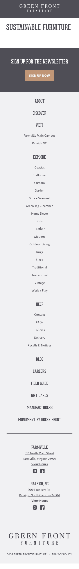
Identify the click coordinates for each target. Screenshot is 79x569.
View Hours (39, 463)
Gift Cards (39, 395)
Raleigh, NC (39, 484)
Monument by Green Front (39, 419)
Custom (39, 182)
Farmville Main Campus (39, 135)
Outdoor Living (39, 243)
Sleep (39, 259)
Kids (40, 220)
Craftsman (39, 174)
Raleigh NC (39, 142)
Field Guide (39, 383)
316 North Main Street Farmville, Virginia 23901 (39, 455)
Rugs (39, 251)
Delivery (39, 337)
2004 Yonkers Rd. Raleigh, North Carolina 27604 (39, 492)
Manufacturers (39, 407)
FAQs (39, 321)
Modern (39, 236)
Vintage (39, 282)
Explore (39, 157)
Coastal (39, 167)
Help (39, 304)
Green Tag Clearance (39, 205)
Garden (39, 190)
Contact (39, 314)
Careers (39, 371)
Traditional (39, 267)
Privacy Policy (62, 554)
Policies (39, 329)
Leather (39, 228)
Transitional (40, 274)
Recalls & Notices (39, 345)
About (40, 101)
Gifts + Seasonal (39, 197)
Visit (39, 125)
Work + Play (40, 290)
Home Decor (39, 213)
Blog (39, 359)
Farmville (39, 447)
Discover (39, 113)
